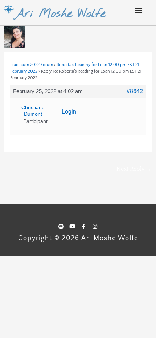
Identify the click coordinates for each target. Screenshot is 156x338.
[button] (138, 10)
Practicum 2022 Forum (31, 64)
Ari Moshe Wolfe (60, 14)
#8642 (135, 91)
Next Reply (134, 169)
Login (69, 111)
